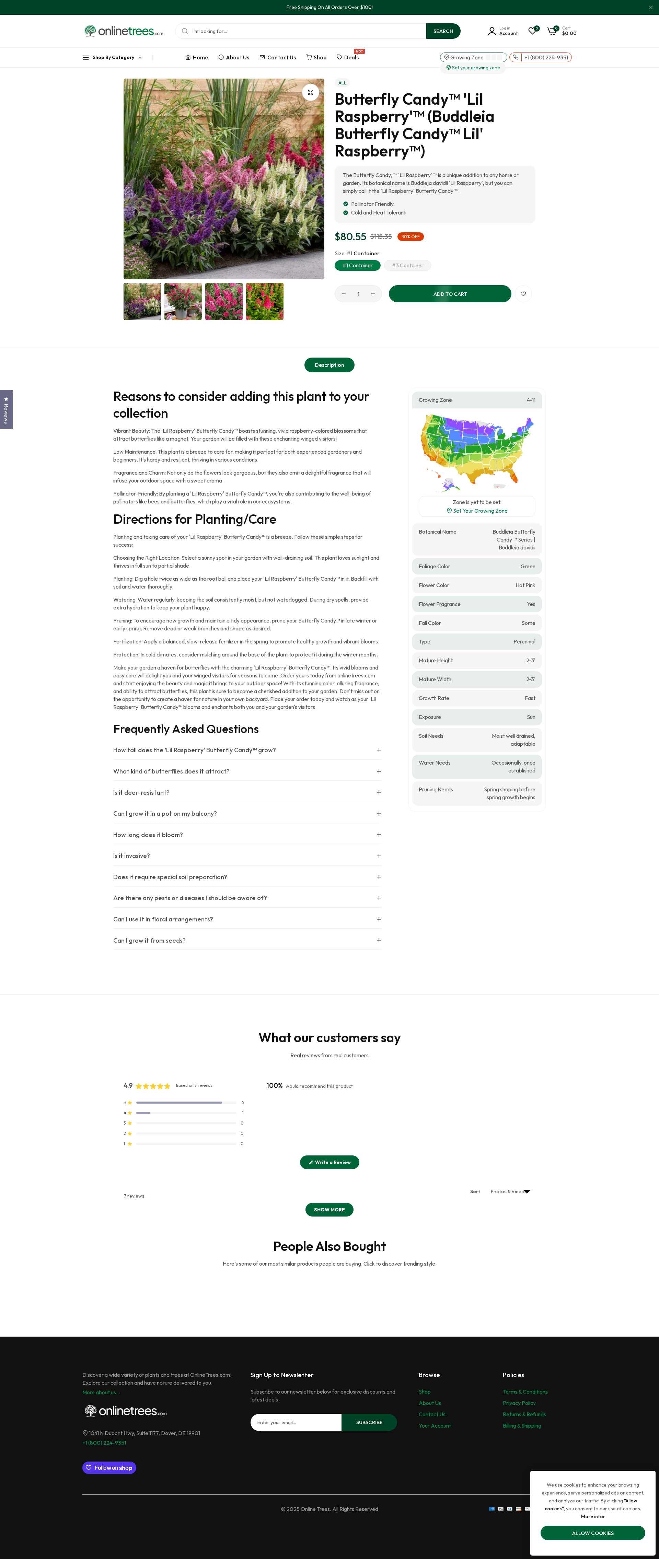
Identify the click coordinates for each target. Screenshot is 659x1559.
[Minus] (344, 294)
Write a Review (336, 1164)
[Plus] (373, 294)
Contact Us (432, 1414)
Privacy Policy (519, 1402)
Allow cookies (593, 1533)
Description (329, 364)
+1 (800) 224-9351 (104, 1442)
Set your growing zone (475, 68)
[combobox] (318, 31)
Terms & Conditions (525, 1391)
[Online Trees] (123, 31)
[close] (651, 7)
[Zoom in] (310, 92)
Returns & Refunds (524, 1414)
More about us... (101, 1392)
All (342, 83)
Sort (475, 1191)
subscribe (369, 1422)
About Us (430, 1402)
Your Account (435, 1425)
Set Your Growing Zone (480, 510)
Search (443, 31)
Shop (425, 1391)
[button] (523, 293)
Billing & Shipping (522, 1425)
